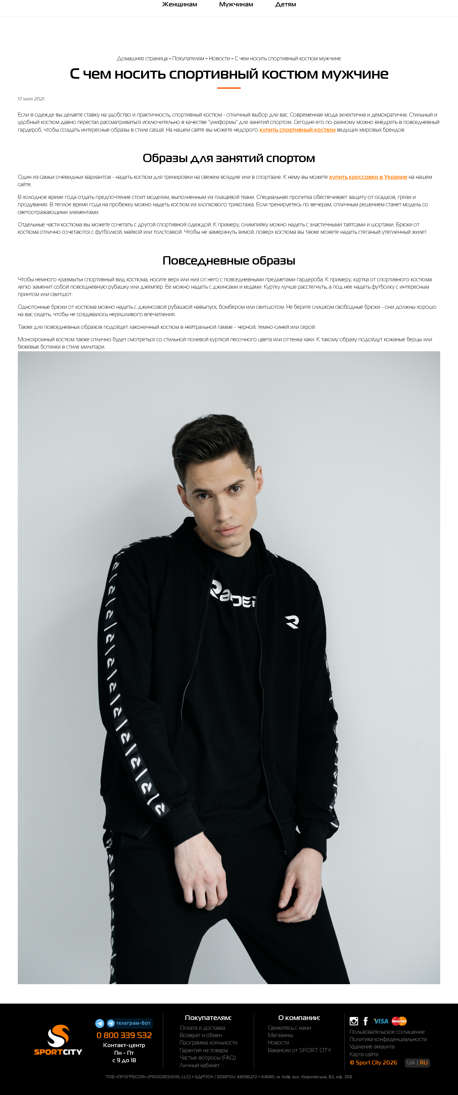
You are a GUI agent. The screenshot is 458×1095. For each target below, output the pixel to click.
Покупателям (188, 59)
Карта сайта (364, 1054)
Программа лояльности (208, 1043)
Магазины (280, 1035)
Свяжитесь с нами (289, 1028)
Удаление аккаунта (372, 1047)
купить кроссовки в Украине (368, 177)
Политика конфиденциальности (388, 1039)
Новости (219, 59)
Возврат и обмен (201, 1035)
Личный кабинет (200, 1066)
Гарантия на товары (204, 1050)
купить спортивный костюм (298, 130)
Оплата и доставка (202, 1028)
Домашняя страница (142, 59)
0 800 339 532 (124, 1035)
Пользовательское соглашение (387, 1032)
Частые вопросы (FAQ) (208, 1058)
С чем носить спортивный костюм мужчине (288, 59)
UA (411, 1063)
